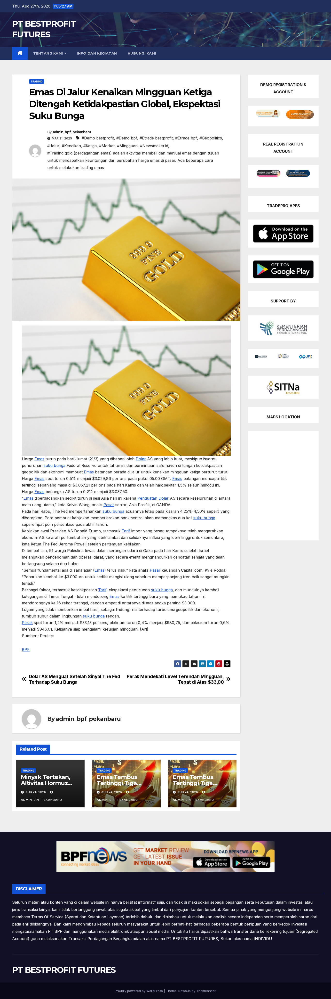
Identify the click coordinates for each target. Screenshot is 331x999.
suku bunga (54, 465)
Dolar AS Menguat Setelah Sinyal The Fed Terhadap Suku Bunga (74, 679)
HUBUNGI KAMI (142, 53)
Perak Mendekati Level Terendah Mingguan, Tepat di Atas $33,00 (175, 679)
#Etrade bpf (186, 138)
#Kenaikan (71, 145)
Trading (37, 81)
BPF (26, 649)
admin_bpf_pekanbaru (72, 132)
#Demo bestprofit (98, 138)
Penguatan (147, 498)
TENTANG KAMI (48, 53)
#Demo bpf (126, 138)
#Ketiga (90, 145)
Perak (27, 622)
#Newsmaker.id (154, 145)
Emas (39, 458)
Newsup (184, 991)
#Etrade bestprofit (156, 138)
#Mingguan (127, 145)
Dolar (141, 458)
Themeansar (205, 991)
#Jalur (53, 145)
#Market (107, 145)
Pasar (108, 504)
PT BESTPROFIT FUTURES (63, 970)
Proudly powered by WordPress (139, 991)
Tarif (126, 530)
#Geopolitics (210, 138)
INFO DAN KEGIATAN (97, 53)
